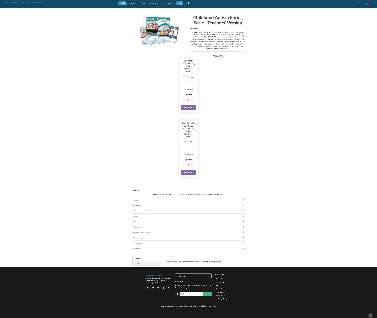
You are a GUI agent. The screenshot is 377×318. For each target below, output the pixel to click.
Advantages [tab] (137, 205)
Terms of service (221, 289)
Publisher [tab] (138, 258)
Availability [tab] (136, 249)
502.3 (188, 142)
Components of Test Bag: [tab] (141, 211)
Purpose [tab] (136, 190)
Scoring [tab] (135, 200)
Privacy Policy (220, 292)
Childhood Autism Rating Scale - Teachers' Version (218, 20)
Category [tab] (136, 216)
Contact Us (220, 282)
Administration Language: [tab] (141, 232)
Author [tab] (137, 263)
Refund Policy (220, 295)
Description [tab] (194, 28)
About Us (219, 279)
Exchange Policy (221, 299)
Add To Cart (188, 107)
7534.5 (188, 77)
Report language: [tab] (139, 238)
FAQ (217, 285)
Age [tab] (134, 222)
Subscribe (207, 294)
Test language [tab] (137, 243)
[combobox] (193, 275)
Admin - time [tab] (137, 227)
